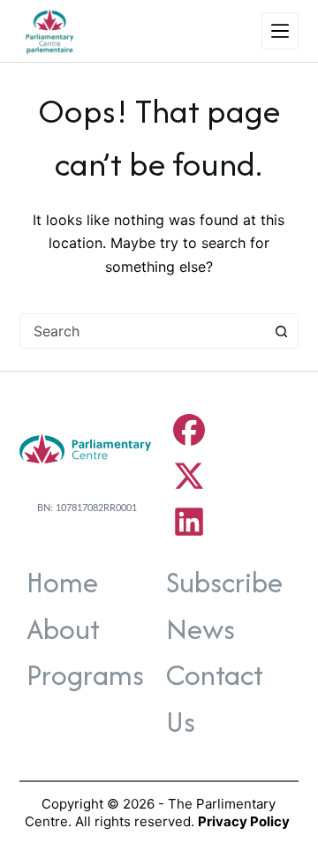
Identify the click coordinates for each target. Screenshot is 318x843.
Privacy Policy (244, 821)
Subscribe (224, 582)
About (63, 629)
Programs (85, 675)
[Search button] (281, 331)
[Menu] (280, 30)
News (200, 629)
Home (62, 582)
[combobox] (142, 331)
